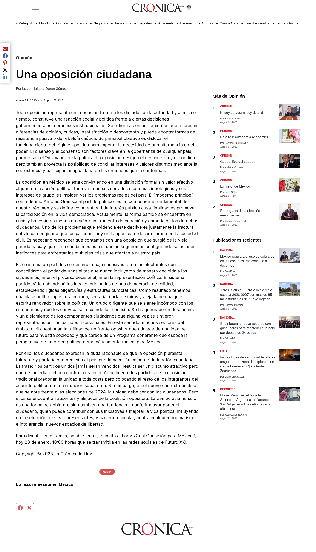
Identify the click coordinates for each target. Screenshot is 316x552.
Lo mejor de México (235, 186)
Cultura (207, 23)
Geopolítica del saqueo (237, 161)
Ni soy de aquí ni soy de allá (241, 112)
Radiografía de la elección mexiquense (240, 213)
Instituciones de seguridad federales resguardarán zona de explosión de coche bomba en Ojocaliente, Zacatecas (247, 364)
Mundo (44, 23)
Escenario (188, 23)
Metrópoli (25, 23)
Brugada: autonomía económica (245, 137)
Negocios (101, 23)
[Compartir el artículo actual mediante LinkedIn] (5, 76)
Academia (166, 23)
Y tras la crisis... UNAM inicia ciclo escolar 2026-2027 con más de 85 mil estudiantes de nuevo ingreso (246, 294)
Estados (81, 23)
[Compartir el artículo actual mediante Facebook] (5, 55)
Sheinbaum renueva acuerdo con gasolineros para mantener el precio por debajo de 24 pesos (247, 328)
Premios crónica (257, 23)
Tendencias (285, 23)
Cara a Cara (229, 23)
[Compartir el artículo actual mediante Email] (5, 48)
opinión (107, 471)
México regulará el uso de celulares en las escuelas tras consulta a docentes (247, 261)
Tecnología (123, 23)
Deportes (145, 23)
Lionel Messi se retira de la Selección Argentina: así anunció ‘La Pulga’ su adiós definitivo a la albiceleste (245, 402)
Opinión (62, 23)
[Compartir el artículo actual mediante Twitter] (5, 69)
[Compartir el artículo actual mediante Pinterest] (5, 62)
